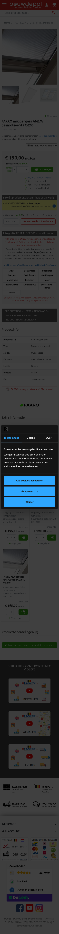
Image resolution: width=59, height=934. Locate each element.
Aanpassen (27, 491)
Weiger (30, 502)
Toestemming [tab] (11, 437)
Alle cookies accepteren (29, 480)
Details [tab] (31, 437)
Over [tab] (48, 437)
